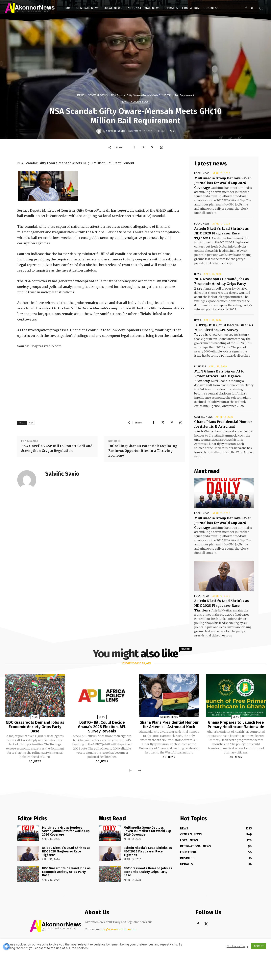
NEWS (80, 95)
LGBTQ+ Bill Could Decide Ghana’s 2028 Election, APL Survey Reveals (223, 330)
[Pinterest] (152, 147)
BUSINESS (200, 366)
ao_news (35, 761)
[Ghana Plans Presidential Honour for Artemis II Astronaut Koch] (169, 695)
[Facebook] (246, 8)
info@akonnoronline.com (118, 929)
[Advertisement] (101, 382)
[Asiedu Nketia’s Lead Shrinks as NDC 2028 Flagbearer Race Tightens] (224, 576)
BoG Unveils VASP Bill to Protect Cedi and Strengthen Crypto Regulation (56, 448)
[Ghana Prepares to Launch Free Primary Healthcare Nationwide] (236, 695)
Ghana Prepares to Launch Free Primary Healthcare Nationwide (236, 724)
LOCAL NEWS (202, 173)
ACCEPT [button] (259, 946)
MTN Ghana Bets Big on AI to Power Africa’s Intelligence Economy (219, 376)
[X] (252, 8)
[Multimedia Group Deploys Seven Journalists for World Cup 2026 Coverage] (224, 493)
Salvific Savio (115, 131)
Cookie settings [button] (237, 946)
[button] (261, 8)
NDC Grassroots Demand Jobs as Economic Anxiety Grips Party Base (221, 283)
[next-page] (139, 770)
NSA (31, 422)
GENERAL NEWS (98, 95)
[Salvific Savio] (99, 131)
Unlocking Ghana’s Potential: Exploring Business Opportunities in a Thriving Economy (142, 450)
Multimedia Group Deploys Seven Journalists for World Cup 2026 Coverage (223, 183)
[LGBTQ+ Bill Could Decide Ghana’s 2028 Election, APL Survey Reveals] (102, 695)
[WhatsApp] (161, 147)
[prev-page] (130, 770)
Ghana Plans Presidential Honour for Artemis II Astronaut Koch (223, 426)
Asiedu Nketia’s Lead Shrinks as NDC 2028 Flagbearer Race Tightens (221, 233)
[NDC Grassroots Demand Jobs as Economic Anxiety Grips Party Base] (35, 695)
